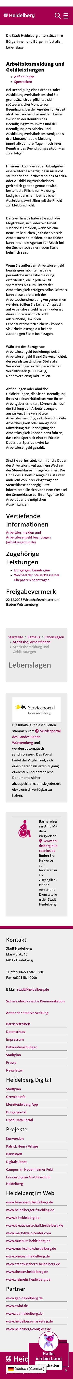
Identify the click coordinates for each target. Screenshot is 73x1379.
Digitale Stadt (16, 1162)
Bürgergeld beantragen (32, 570)
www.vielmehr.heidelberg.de (28, 1279)
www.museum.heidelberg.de (28, 1241)
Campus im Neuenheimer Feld (29, 1169)
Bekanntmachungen (21, 1047)
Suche (59, 16)
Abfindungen (24, 77)
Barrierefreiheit (18, 1024)
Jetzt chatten (48, 1365)
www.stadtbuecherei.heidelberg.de (33, 1264)
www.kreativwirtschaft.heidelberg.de (34, 1225)
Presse (11, 1062)
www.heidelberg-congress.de (28, 1329)
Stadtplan (13, 1055)
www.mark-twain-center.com (28, 1233)
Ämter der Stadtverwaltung (27, 1013)
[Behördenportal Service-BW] (36, 709)
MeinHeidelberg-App (22, 1104)
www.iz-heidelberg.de (22, 1217)
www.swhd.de (17, 1306)
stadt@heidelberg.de (33, 989)
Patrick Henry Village (22, 1146)
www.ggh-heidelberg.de (24, 1298)
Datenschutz (16, 1031)
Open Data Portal (19, 1120)
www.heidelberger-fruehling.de (30, 1210)
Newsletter (14, 1070)
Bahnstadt (14, 1154)
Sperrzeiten (23, 81)
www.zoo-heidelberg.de (24, 1313)
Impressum (15, 1039)
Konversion (15, 1138)
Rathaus (34, 637)
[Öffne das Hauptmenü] (66, 16)
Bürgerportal (16, 1112)
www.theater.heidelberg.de (27, 1271)
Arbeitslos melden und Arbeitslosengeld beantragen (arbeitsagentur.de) (28, 537)
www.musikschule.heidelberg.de (31, 1248)
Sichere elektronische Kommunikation (35, 1001)
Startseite (15, 637)
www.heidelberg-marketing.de (29, 1321)
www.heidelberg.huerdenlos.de (48, 846)
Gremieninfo (16, 1097)
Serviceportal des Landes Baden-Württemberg (36, 737)
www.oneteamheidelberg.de (28, 1256)
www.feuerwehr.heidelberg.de (29, 1202)
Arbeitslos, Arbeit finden (31, 642)
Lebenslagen (54, 637)
